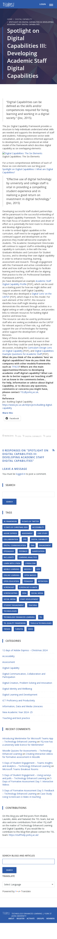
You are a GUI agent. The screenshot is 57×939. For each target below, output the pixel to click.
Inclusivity (9, 557)
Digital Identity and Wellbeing (17, 688)
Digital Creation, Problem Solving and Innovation (27, 682)
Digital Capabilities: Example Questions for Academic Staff (28, 352)
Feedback (23, 551)
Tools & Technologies (40, 623)
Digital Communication (15, 545)
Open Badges (30, 575)
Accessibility (38, 527)
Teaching (32, 605)
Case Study (42, 533)
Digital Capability (23, 19)
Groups (40, 918)
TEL (40, 617)
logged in (20, 473)
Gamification (38, 551)
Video (30, 629)
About (11, 918)
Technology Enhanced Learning (19, 617)
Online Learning (11, 575)
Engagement (45, 545)
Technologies (10, 611)
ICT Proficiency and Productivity (18, 700)
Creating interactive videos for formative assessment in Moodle (27, 755)
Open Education (11, 581)
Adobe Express (10, 533)
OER (38, 569)
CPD (19, 436)
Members (50, 918)
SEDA (24, 593)
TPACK (15, 366)
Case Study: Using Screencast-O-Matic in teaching (27, 795)
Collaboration (11, 539)
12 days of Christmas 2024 (16, 527)
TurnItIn (19, 629)
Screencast (9, 587)
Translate (26, 891)
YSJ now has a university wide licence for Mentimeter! (27, 743)
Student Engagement (14, 605)
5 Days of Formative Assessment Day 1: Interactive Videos (27, 781)
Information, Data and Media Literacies (22, 706)
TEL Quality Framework (15, 623)
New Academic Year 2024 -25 (17, 712)
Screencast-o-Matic (28, 587)
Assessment (27, 533)
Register (20, 918)
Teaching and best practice (16, 718)
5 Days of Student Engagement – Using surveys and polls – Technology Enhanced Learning (26, 777)
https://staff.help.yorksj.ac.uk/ (24, 834)
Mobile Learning (11, 569)
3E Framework (10, 521)
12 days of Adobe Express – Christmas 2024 (25, 650)
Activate (31, 918)
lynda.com (30, 563)
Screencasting (10, 593)
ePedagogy (9, 551)
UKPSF (48, 436)
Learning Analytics (28, 557)
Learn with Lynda (12, 563)
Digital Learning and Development (19, 694)
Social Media (37, 593)
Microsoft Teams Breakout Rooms (20, 769)
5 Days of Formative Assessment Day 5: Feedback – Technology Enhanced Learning (28, 792)
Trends (7, 629)
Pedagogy (28, 581)
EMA (32, 545)
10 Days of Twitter (30, 521)
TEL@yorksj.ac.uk (29, 392)
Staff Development (29, 599)
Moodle (28, 569)
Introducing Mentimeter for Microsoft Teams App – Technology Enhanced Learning (27, 740)
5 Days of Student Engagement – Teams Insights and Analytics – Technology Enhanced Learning (27, 764)
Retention (43, 581)
